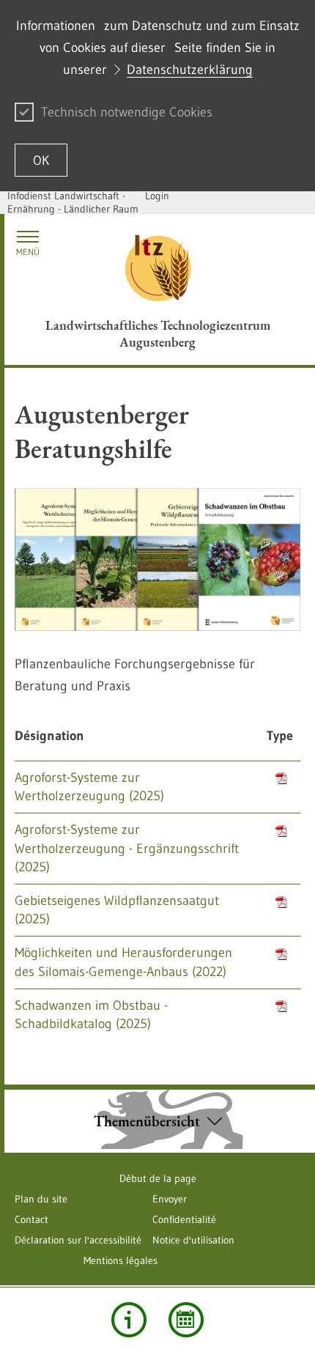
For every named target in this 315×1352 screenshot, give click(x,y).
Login (157, 195)
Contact (31, 1219)
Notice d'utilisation (193, 1239)
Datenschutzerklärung (190, 70)
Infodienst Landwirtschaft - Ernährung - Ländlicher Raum (72, 202)
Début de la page (157, 1178)
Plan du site (41, 1198)
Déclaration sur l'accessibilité (78, 1239)
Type (280, 736)
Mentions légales (121, 1260)
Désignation (49, 736)
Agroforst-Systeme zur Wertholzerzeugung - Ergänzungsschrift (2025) (127, 847)
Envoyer (169, 1198)
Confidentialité (184, 1219)
